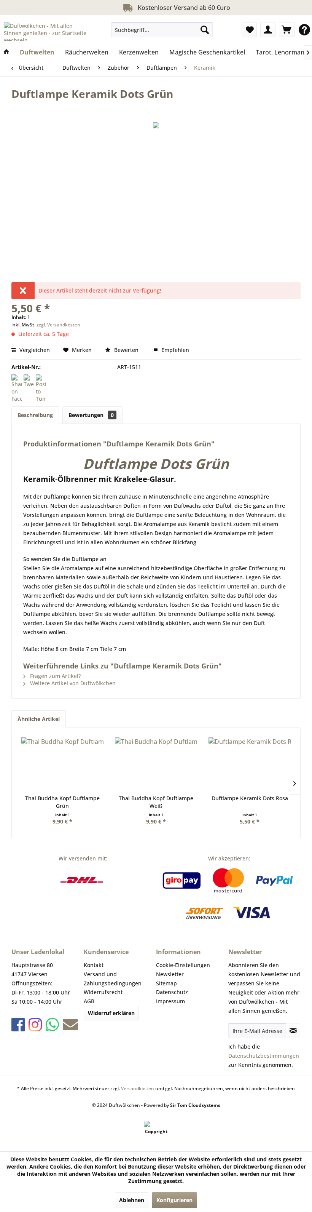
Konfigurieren (174, 1200)
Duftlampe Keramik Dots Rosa (250, 798)
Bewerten (126, 349)
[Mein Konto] (267, 29)
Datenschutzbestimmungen (263, 1055)
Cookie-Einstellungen (183, 965)
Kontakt (93, 965)
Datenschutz (172, 992)
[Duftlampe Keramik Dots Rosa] (250, 764)
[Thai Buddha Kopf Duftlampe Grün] (62, 764)
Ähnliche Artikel (39, 719)
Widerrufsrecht (103, 992)
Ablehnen (131, 1200)
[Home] (6, 52)
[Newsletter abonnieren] (293, 1030)
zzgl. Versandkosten (58, 324)
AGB (89, 1001)
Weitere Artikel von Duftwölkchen (72, 683)
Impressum (170, 1001)
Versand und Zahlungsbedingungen (113, 979)
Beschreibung (35, 415)
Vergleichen (34, 349)
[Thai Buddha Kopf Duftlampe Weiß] (156, 764)
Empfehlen (174, 349)
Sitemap (166, 983)
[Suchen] (205, 29)
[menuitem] (162, 29)
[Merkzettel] (249, 29)
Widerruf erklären (111, 1013)
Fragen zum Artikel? (55, 676)
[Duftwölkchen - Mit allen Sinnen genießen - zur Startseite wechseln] (47, 31)
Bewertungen (91, 415)
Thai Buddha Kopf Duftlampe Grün (62, 802)
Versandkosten (137, 1088)
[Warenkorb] (287, 29)
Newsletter (170, 974)
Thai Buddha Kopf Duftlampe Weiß (156, 802)
